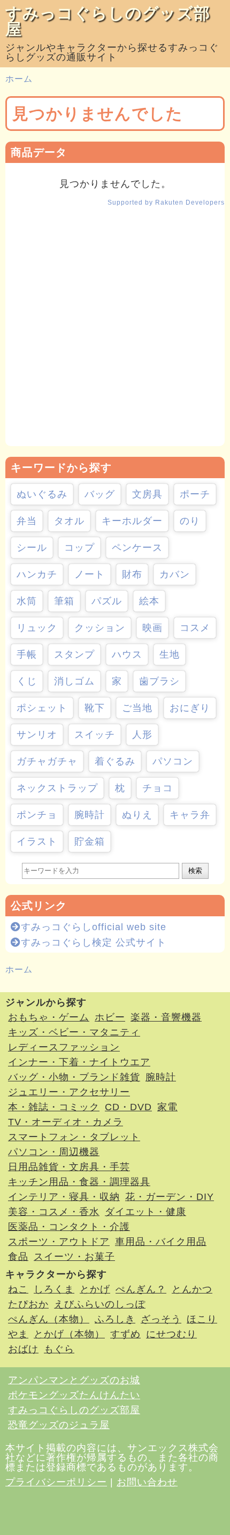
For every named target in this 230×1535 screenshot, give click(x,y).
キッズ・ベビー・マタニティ (74, 1032)
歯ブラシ (159, 681)
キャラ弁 (190, 814)
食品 (18, 1256)
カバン (174, 574)
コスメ (195, 627)
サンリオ (37, 734)
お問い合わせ (147, 1482)
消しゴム (74, 681)
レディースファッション (64, 1047)
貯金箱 (89, 841)
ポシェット (42, 708)
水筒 (27, 601)
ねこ (18, 1289)
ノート (89, 574)
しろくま (54, 1289)
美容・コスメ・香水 (53, 1211)
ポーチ (195, 494)
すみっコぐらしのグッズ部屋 (107, 21)
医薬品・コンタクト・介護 (69, 1226)
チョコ (157, 788)
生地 (169, 654)
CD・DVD (128, 1107)
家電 (167, 1107)
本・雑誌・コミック (53, 1107)
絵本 (149, 601)
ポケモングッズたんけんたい (74, 1395)
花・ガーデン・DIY (169, 1196)
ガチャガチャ (47, 761)
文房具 (147, 494)
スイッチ (94, 734)
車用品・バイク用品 (160, 1241)
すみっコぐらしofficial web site (93, 927)
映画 (152, 627)
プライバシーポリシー (56, 1482)
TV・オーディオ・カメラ (65, 1122)
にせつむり (171, 1334)
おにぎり (190, 708)
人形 (142, 734)
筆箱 (64, 601)
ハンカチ (37, 574)
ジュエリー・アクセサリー (69, 1092)
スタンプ (74, 654)
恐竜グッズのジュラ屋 (59, 1425)
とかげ (95, 1289)
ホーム (19, 78)
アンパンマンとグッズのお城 (74, 1380)
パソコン (172, 761)
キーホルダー (132, 521)
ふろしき (115, 1319)
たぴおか (28, 1304)
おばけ (23, 1349)
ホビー (110, 1017)
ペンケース (137, 547)
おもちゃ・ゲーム (48, 1017)
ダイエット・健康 (145, 1211)
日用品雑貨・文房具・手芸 (69, 1167)
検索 (195, 871)
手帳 (27, 654)
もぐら (59, 1349)
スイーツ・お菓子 (74, 1256)
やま (18, 1334)
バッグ (100, 494)
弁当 (27, 521)
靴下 (95, 708)
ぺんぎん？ (141, 1289)
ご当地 (137, 708)
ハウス (127, 654)
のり (190, 521)
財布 (132, 574)
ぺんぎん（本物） (48, 1319)
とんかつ (192, 1289)
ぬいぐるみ (42, 494)
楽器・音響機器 (166, 1017)
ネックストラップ (57, 788)
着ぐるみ (115, 761)
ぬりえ (137, 814)
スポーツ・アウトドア (59, 1241)
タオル (69, 521)
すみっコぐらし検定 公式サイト (93, 942)
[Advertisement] (115, 331)
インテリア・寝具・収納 (64, 1196)
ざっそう (161, 1319)
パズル (106, 601)
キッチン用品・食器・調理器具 (79, 1181)
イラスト (37, 841)
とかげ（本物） (69, 1334)
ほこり (202, 1319)
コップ (79, 547)
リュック (37, 627)
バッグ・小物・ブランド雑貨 (74, 1077)
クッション (99, 627)
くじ (27, 681)
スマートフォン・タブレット (74, 1137)
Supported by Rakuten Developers (166, 202)
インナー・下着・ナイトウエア (79, 1062)
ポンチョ (37, 814)
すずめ (125, 1334)
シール (32, 547)
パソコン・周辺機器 (53, 1152)
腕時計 (89, 814)
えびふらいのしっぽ (99, 1304)
